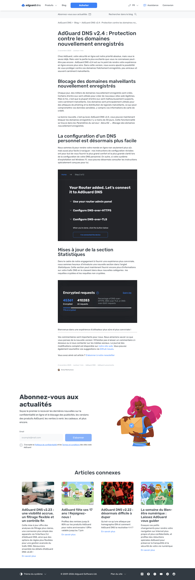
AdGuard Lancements (106, 365)
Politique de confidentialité (46, 445)
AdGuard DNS (65, 22)
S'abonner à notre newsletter (100, 355)
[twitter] (154, 574)
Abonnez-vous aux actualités (72, 14)
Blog (76, 22)
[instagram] (142, 574)
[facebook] (148, 574)
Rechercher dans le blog (121, 14)
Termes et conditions (71, 445)
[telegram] (167, 574)
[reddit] (174, 574)
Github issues (106, 349)
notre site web (106, 346)
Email (22, 431)
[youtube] (161, 574)
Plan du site (116, 574)
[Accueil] (31, 5)
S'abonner (78, 437)
